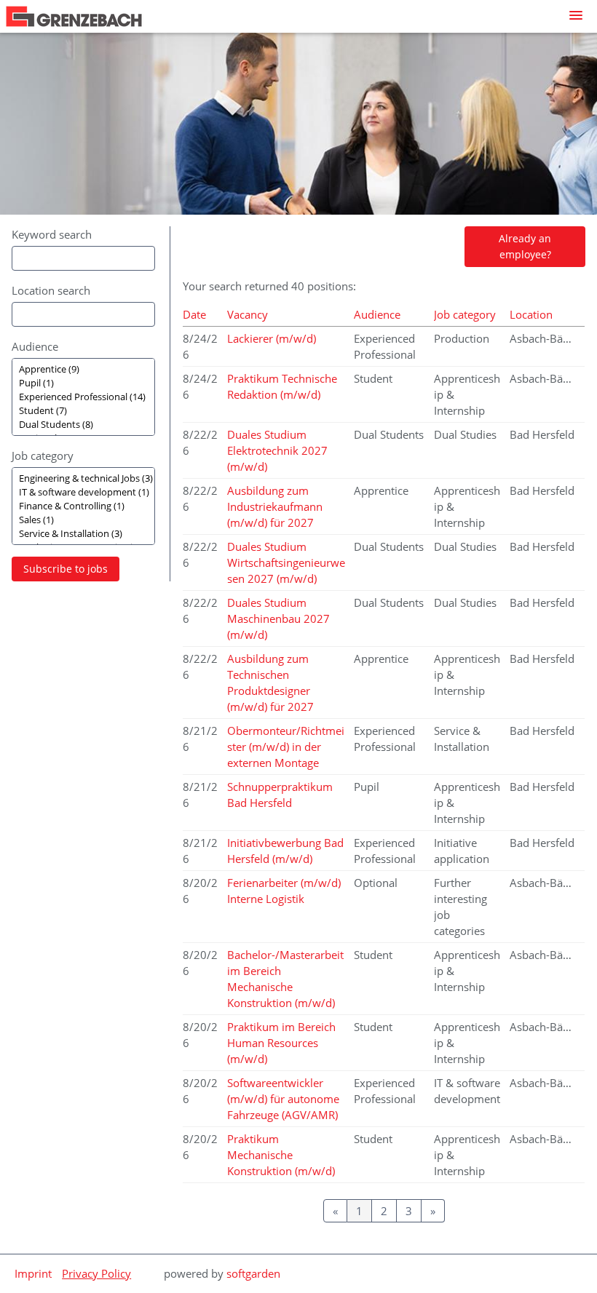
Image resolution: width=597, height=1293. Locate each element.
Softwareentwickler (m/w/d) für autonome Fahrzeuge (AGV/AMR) (283, 1098)
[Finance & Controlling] (83, 506)
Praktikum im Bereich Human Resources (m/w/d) (281, 1042)
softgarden (253, 1273)
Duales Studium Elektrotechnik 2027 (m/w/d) (277, 450)
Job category (43, 455)
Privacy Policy (96, 1273)
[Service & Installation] (83, 534)
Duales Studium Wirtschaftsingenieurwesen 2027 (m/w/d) (286, 562)
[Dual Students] (83, 424)
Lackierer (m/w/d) (271, 338)
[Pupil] (83, 383)
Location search (51, 290)
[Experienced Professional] (83, 397)
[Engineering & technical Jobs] (83, 478)
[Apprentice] (83, 369)
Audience (35, 346)
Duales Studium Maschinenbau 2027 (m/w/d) (278, 618)
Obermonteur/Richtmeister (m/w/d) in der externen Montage (285, 746)
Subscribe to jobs (65, 569)
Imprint (33, 1273)
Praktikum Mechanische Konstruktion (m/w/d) (281, 1154)
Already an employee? (525, 246)
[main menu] (576, 15)
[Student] (83, 411)
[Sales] (83, 520)
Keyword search (52, 234)
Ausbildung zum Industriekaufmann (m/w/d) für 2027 (275, 506)
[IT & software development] (83, 492)
